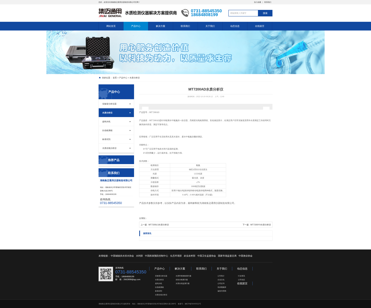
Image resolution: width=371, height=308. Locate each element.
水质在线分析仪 (109, 148)
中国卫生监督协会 (206, 256)
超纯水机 (106, 121)
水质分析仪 (135, 78)
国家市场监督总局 (227, 256)
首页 (115, 78)
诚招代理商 (222, 291)
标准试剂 (106, 139)
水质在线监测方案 (183, 283)
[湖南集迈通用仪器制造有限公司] (138, 12)
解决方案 (160, 26)
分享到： (143, 218)
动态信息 (235, 26)
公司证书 (221, 283)
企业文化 (221, 280)
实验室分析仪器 (109, 104)
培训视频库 (222, 287)
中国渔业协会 (245, 256)
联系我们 (267, 2)
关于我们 (210, 26)
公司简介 (221, 276)
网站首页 (111, 26)
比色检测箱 (107, 130)
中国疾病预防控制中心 (156, 256)
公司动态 (241, 280)
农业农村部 (189, 256)
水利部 (139, 256)
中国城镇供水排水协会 (122, 256)
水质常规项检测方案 (183, 276)
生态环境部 (176, 256)
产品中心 (135, 26)
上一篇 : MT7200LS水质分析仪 (155, 224)
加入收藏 (257, 2)
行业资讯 (241, 276)
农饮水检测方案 (182, 280)
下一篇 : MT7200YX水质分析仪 (257, 224)
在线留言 (259, 26)
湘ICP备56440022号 (193, 304)
